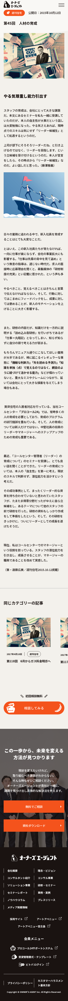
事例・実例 (44, 892)
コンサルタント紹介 (18, 878)
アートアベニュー (47, 919)
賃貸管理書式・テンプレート (35, 957)
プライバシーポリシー (20, 983)
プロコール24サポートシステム (34, 948)
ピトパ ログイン (35, 964)
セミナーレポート (17, 892)
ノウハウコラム (16, 900)
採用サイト (16, 919)
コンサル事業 (45, 878)
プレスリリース (46, 900)
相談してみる (34, 708)
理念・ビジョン (47, 870)
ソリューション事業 (18, 885)
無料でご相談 (34, 807)
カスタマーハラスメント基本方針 (50, 983)
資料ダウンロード (34, 825)
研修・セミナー (47, 885)
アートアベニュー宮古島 (32, 926)
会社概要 (12, 870)
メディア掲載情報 (17, 907)
